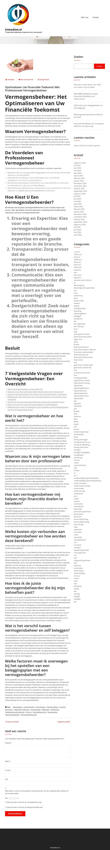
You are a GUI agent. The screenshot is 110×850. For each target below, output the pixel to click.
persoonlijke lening (81, 522)
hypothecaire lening (82, 383)
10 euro (77, 252)
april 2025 (78, 204)
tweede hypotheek (81, 550)
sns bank (77, 545)
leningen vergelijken (82, 452)
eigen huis (78, 339)
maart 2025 (78, 206)
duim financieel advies (83, 337)
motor (76, 463)
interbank (78, 406)
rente (76, 535)
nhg (75, 468)
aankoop (77, 270)
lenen (76, 437)
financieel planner (81, 355)
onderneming (79, 491)
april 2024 (78, 235)
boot (76, 329)
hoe (75, 370)
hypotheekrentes (81, 393)
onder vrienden (80, 483)
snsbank (77, 547)
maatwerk (45, 710)
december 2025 (80, 183)
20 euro (77, 257)
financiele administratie (83, 357)
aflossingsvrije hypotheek (84, 288)
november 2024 (80, 217)
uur (75, 555)
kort (75, 427)
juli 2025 (77, 196)
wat (75, 583)
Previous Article (12, 722)
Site (6, 779)
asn (75, 290)
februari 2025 (79, 209)
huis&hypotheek (80, 378)
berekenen (78, 319)
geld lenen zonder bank (83, 365)
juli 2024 (77, 227)
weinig (76, 589)
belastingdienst (80, 313)
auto (76, 293)
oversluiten (78, 504)
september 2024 (80, 222)
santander (78, 537)
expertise (8, 710)
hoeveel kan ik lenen (82, 373)
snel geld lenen (80, 540)
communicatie (28, 707)
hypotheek (78, 385)
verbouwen (78, 568)
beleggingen (17, 707)
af (74, 283)
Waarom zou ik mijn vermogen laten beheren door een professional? (35, 392)
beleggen (77, 316)
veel (75, 563)
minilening (78, 457)
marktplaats (79, 455)
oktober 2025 (79, 188)
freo (75, 362)
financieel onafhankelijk (83, 352)
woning (77, 594)
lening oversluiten (81, 447)
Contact (96, 17)
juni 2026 (77, 168)
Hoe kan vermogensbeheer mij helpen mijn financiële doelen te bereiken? (37, 394)
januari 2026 (79, 181)
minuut (77, 460)
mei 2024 (77, 232)
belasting (77, 311)
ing (75, 401)
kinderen (77, 416)
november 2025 (80, 186)
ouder (76, 499)
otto (75, 496)
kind (75, 414)
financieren (78, 360)
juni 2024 (77, 230)
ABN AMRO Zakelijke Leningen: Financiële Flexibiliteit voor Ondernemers (86, 96)
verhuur (77, 576)
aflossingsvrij (79, 285)
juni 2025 (77, 199)
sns (75, 542)
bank (76, 298)
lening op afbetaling (82, 445)
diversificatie (40, 707)
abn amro (78, 275)
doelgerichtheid (52, 707)
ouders (77, 501)
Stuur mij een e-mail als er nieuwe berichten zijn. (25, 807)
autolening (78, 295)
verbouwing (78, 571)
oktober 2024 (79, 219)
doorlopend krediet (82, 334)
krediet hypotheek (81, 432)
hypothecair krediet (82, 380)
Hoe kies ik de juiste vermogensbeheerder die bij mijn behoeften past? (36, 402)
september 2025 (80, 191)
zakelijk (76, 596)
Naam (8, 761)
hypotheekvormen (81, 396)
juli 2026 (77, 165)
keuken (77, 411)
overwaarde (78, 506)
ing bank (77, 403)
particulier (78, 509)
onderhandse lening (82, 486)
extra (76, 342)
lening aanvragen (81, 439)
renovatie (78, 532)
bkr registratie (79, 324)
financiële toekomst (21, 710)
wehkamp (78, 586)
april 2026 (78, 173)
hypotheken (78, 398)
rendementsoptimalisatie (15, 712)
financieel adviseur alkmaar (85, 349)
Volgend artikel (63, 722)
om (75, 475)
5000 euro (78, 267)
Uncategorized (80, 553)
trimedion (10, 80)
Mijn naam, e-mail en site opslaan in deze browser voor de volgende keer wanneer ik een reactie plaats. (36, 792)
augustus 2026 (80, 163)
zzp (75, 601)
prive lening (78, 524)
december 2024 (80, 214)
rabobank (78, 529)
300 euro (77, 262)
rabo (76, 527)
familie (76, 344)
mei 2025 (77, 201)
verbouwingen (79, 573)
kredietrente (79, 434)
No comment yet (27, 80)
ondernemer (79, 488)
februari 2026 (79, 178)
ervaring (63, 707)
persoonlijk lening (81, 519)
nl (74, 473)
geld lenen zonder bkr (82, 367)
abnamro (77, 277)
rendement (54, 710)
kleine (76, 421)
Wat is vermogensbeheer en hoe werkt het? (25, 389)
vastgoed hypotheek (82, 560)
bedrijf (76, 306)
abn (75, 272)
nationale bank (80, 465)
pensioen (77, 517)
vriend (76, 578)
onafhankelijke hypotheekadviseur (88, 481)
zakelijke (77, 599)
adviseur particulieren (83, 280)
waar (76, 581)
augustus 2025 (80, 194)
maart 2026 (78, 176)
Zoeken (78, 56)
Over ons (84, 17)
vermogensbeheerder (28, 715)
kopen (76, 424)
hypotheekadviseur (81, 388)
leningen (77, 450)
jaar (75, 409)
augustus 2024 (80, 224)
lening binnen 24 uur (82, 442)
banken (77, 303)
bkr (75, 321)
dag (75, 331)
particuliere (78, 514)
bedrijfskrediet (80, 308)
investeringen (35, 710)
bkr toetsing (79, 326)
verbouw (77, 565)
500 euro (77, 265)
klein (76, 419)
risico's (29, 712)
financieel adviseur (81, 347)
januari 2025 (79, 212)
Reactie (8, 743)
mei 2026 (77, 170)
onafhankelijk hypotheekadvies (86, 478)
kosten (76, 429)
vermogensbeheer (12, 715)
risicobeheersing (39, 712)
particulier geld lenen (82, 511)
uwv (75, 558)
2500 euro (78, 259)
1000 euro (78, 254)
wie (75, 591)
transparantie (52, 712)
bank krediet (79, 301)
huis (75, 375)
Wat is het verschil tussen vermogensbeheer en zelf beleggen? (33, 404)
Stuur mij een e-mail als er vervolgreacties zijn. (24, 802)
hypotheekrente (80, 391)
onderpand (78, 493)
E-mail (8, 770)
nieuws (76, 470)
